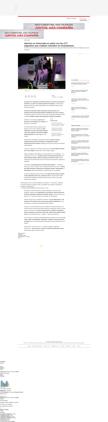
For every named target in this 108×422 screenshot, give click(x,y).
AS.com (68, 349)
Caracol (76, 349)
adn (72, 349)
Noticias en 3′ (3, 371)
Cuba (19, 237)
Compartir (17, 392)
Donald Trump (46, 177)
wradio (51, 351)
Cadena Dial (61, 351)
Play (1, 369)
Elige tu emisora (83, 20)
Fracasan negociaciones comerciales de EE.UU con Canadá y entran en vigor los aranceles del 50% (79, 129)
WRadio (54, 19)
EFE (53, 95)
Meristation (73, 353)
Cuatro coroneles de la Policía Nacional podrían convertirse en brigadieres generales (79, 91)
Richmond (39, 353)
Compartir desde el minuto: (7, 421)
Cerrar (1, 398)
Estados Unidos (21, 233)
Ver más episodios (4, 392)
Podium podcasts (50, 353)
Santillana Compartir (57, 349)
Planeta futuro (70, 351)
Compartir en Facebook (5, 413)
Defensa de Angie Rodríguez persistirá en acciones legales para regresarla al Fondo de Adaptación (80, 160)
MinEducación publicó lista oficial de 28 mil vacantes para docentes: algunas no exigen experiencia (80, 148)
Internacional (27, 40)
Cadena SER (63, 349)
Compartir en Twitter (4, 415)
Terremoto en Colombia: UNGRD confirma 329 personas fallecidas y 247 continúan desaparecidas (80, 142)
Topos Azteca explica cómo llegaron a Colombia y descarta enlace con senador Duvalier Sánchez (80, 154)
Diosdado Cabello (22, 235)
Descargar (2, 420)
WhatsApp (35, 96)
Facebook (26, 96)
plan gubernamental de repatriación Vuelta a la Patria (52, 208)
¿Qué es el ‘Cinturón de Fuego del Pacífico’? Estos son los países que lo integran (79, 108)
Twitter (29, 96)
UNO (47, 351)
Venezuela (20, 234)
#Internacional (24, 182)
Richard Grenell (59, 175)
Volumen (2, 367)
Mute (1, 366)
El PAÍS (39, 349)
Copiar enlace (3, 419)
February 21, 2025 (44, 188)
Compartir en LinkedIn (5, 416)
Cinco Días (56, 351)
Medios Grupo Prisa (28, 353)
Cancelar (6, 409)
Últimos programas (11, 371)
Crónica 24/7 (3, 387)
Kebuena (76, 351)
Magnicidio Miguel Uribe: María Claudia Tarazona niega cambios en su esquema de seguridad (80, 135)
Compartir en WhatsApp (5, 417)
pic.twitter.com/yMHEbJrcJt (27, 186)
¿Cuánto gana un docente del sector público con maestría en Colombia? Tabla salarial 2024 (80, 100)
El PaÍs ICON (56, 353)
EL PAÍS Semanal (65, 351)
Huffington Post (41, 351)
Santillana (51, 349)
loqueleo (67, 353)
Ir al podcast (11, 392)
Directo (17, 371)
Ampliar (63, 56)
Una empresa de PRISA (28, 350)
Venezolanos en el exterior (24, 236)
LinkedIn (32, 96)
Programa (74, 18)
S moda (61, 353)
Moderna (45, 353)
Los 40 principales (44, 349)
